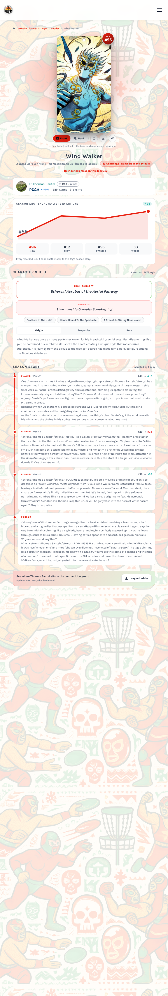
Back (81, 138)
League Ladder (139, 578)
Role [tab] (129, 330)
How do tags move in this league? (85, 170)
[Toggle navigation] (159, 10)
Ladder (55, 28)
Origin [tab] (39, 330)
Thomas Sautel (44, 184)
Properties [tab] (84, 330)
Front (63, 138)
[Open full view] (94, 138)
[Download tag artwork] (103, 138)
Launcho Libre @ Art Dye (31, 28)
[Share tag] (112, 138)
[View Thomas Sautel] (21, 186)
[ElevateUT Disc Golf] (8, 10)
